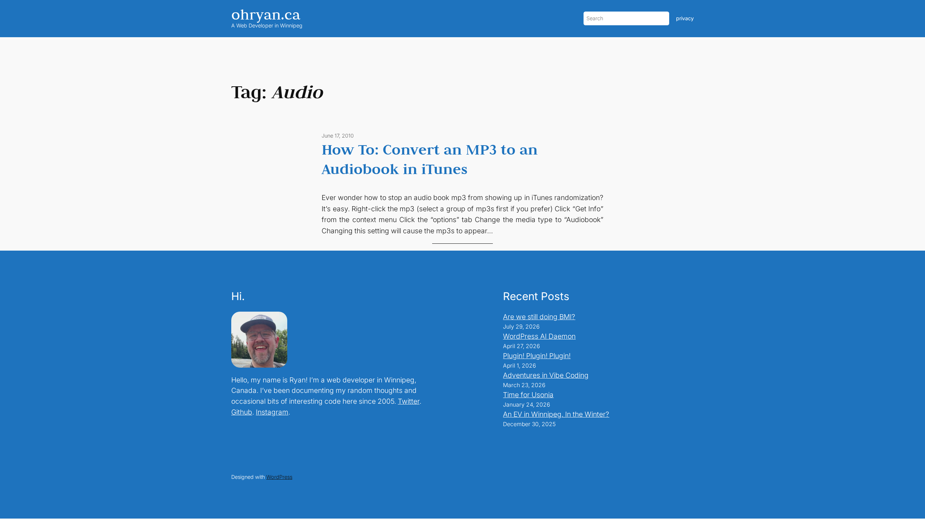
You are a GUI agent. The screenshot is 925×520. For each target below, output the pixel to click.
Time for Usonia (528, 394)
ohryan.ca (265, 14)
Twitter (409, 401)
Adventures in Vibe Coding (546, 375)
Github (241, 412)
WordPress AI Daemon (539, 336)
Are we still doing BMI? (539, 316)
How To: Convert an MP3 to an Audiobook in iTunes (430, 159)
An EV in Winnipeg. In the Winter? (556, 414)
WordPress (279, 477)
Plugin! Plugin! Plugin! (537, 355)
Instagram (272, 412)
